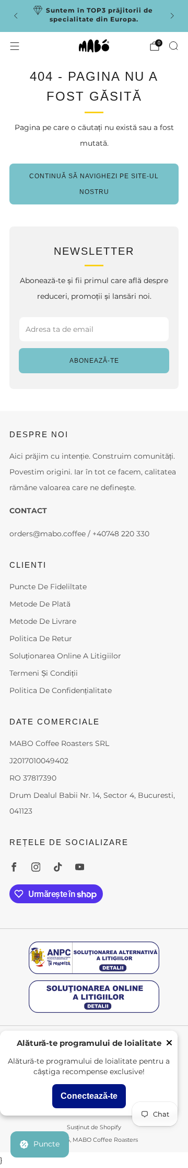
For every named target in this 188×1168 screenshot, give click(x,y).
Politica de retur (40, 638)
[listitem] (94, 16)
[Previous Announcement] (15, 15)
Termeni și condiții (43, 673)
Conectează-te (89, 1095)
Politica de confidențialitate (60, 690)
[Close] (169, 1043)
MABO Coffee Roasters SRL (59, 743)
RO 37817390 (32, 778)
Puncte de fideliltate (48, 586)
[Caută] (173, 45)
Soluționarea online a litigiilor (65, 656)
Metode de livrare (42, 621)
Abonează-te (94, 360)
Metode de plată (39, 604)
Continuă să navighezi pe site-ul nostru (94, 184)
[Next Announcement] (172, 15)
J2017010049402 (38, 760)
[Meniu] (14, 46)
